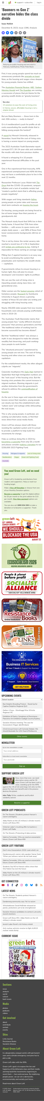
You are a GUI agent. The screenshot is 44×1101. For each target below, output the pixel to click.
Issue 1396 (24, 27)
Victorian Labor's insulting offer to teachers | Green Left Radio (20, 828)
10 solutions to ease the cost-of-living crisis (20, 105)
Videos (5, 1013)
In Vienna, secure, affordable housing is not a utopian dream (20, 109)
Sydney (38, 87)
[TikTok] (17, 885)
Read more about (14, 1083)
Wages (16, 457)
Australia (5, 461)
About (5, 1022)
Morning (5, 90)
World (5, 994)
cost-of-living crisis (34, 453)
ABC (32, 87)
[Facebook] (7, 32)
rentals (8, 247)
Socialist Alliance (9, 1044)
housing (5, 392)
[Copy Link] (24, 32)
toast (37, 76)
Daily (27, 372)
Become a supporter (12, 494)
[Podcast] (8, 885)
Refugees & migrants (18, 453)
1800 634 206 (23, 505)
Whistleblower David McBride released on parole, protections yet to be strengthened (19, 900)
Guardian (27, 90)
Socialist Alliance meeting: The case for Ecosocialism (18, 724)
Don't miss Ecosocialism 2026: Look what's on (21, 850)
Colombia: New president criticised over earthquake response (18, 929)
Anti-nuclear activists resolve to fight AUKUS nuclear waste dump (20, 923)
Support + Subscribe (25, 3)
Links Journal (8, 1039)
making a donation (28, 444)
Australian (9, 87)
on (33, 76)
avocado (28, 76)
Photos (5, 1008)
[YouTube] (3, 885)
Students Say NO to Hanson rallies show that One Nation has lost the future (20, 867)
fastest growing (27, 291)
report (6, 135)
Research (22, 294)
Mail (31, 372)
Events (5, 1030)
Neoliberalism (7, 457)
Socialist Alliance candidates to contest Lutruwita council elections (22, 906)
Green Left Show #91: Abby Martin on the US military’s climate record (20, 913)
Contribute (7, 1025)
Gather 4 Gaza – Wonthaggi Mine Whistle (19, 710)
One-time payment (20, 499)
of (36, 389)
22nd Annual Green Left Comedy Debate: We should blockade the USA (20, 730)
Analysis (33, 27)
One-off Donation (17, 488)
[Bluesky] (11, 32)
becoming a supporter (11, 442)
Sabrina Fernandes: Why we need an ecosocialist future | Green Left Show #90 (21, 838)
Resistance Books (9, 1041)
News (5, 989)
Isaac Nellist (7, 23)
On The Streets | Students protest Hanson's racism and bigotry (20, 815)
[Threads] (36, 885)
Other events (22, 736)
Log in (39, 3)
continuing (19, 247)
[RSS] (41, 885)
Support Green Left (13, 773)
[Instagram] (22, 885)
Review (26, 87)
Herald (12, 90)
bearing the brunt (30, 205)
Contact (5, 1027)
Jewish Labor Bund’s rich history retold (18, 918)
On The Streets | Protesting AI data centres (19, 833)
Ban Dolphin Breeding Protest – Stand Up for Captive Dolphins (20, 705)
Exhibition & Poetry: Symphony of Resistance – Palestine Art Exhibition (21, 717)
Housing (5, 453)
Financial (18, 87)
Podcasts (6, 1011)
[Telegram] (26, 885)
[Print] (16, 32)
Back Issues (7, 999)
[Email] (20, 32)
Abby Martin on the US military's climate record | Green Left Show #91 (21, 822)
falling (34, 199)
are (13, 247)
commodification (28, 389)
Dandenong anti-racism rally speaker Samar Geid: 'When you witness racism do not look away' (22, 855)
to (25, 247)
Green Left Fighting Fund (30, 457)
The (21, 90)
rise (28, 247)
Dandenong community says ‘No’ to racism (19, 895)
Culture (5, 996)
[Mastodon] (3, 32)
